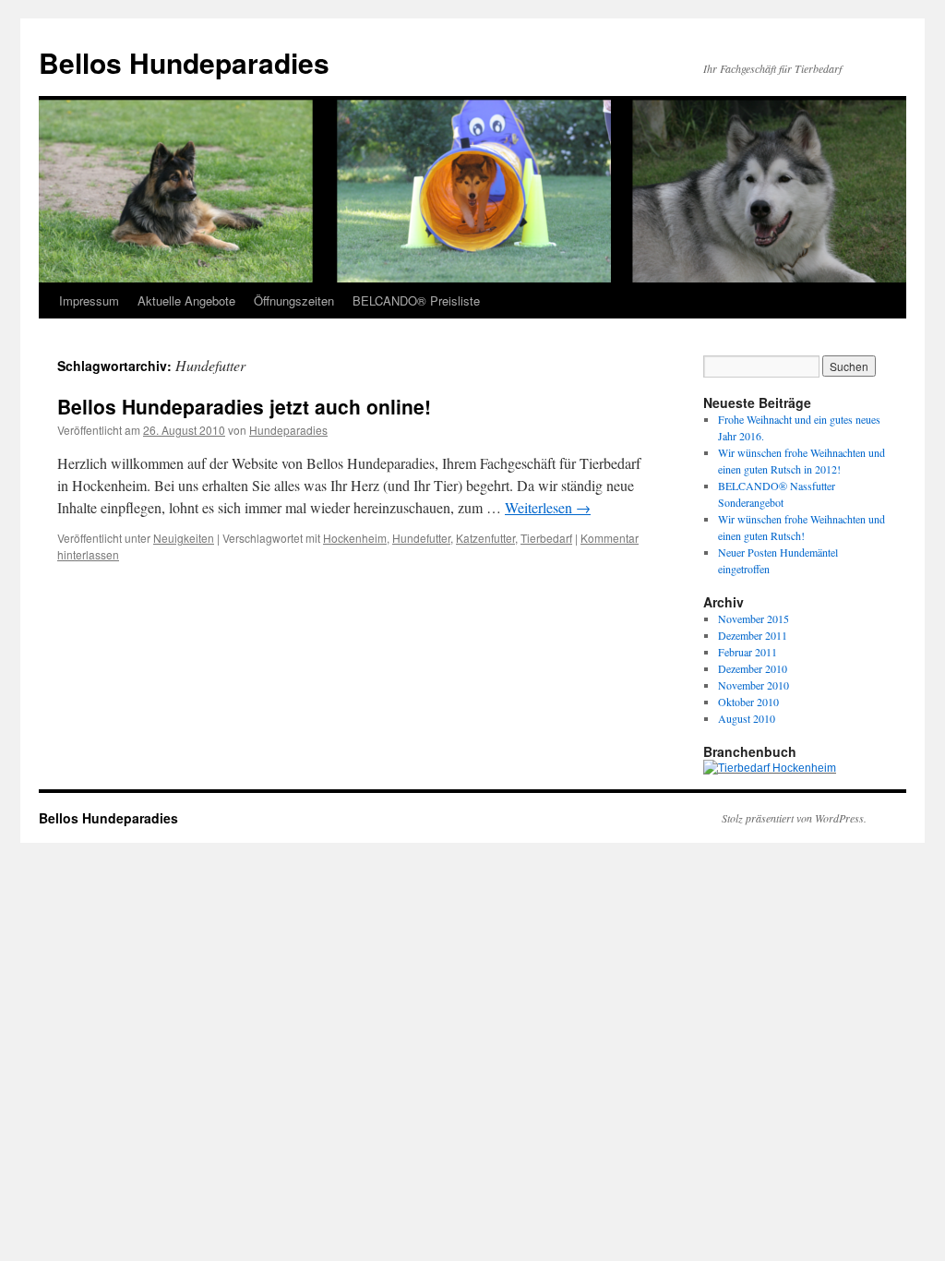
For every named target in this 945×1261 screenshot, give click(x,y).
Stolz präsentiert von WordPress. (794, 818)
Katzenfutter (485, 538)
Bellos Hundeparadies (184, 62)
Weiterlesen (548, 507)
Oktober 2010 (748, 701)
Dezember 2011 (752, 635)
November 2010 (753, 685)
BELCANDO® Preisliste (416, 300)
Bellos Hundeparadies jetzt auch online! (244, 406)
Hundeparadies (288, 430)
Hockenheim (355, 538)
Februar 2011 (747, 651)
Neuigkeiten (183, 538)
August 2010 (746, 718)
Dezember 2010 (752, 668)
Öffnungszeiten (294, 300)
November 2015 (753, 618)
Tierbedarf (546, 538)
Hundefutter (421, 538)
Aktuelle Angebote (186, 300)
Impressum (89, 300)
